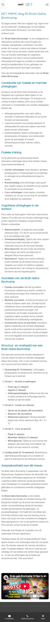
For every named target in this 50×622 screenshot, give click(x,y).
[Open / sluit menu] (47, 4)
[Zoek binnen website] (3, 4)
